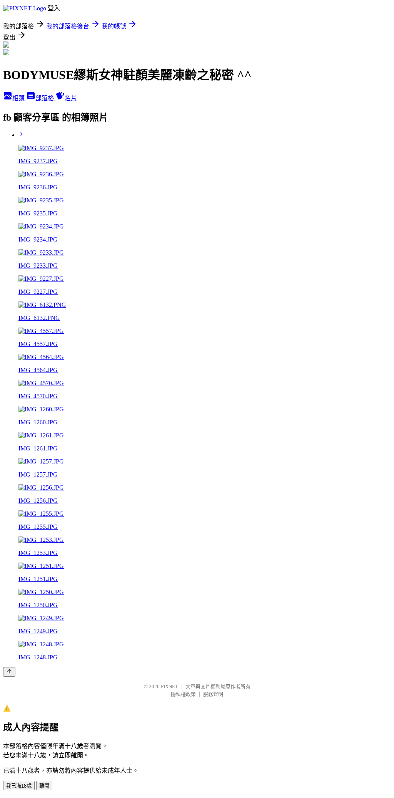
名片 (71, 98)
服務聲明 (213, 694)
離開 (44, 786)
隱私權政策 (183, 694)
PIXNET (169, 686)
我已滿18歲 (19, 786)
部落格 (45, 98)
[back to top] (9, 672)
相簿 (19, 98)
